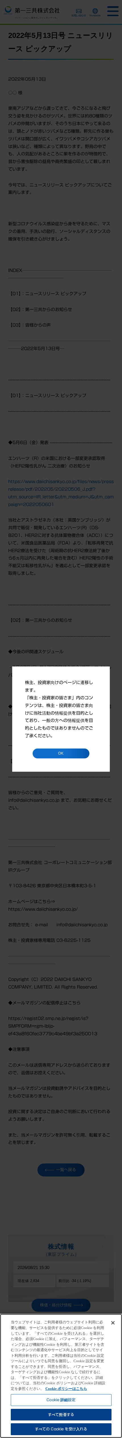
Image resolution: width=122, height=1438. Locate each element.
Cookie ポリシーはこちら (66, 1388)
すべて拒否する (61, 1414)
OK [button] (61, 753)
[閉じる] (113, 1323)
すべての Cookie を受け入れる (61, 1429)
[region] (61, 1376)
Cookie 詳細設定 (61, 1400)
